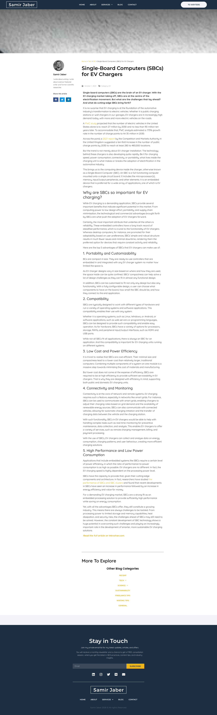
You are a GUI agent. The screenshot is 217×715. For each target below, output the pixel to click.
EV (94, 61)
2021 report (109, 138)
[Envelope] (123, 674)
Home (82, 5)
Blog (120, 5)
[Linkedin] (93, 674)
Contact (132, 5)
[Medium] (116, 674)
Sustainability (122, 590)
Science (121, 585)
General (122, 605)
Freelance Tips (122, 595)
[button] (55, 99)
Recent (122, 575)
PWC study (90, 123)
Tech (90, 61)
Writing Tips (123, 600)
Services (105, 5)
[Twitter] (108, 674)
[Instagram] (101, 674)
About (93, 5)
